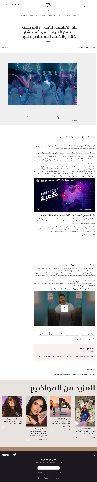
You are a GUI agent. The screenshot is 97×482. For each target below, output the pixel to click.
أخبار (37, 15)
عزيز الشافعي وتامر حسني (88, 334)
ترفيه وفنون (52, 15)
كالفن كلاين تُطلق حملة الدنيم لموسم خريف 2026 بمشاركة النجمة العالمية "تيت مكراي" (61, 422)
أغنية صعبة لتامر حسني (56, 334)
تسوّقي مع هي (24, 15)
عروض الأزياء (67, 15)
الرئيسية (93, 47)
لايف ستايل (43, 15)
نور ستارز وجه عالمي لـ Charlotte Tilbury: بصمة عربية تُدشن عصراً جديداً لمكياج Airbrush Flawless (38, 432)
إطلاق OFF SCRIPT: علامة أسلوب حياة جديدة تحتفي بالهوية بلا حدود (85, 431)
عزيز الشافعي (43, 334)
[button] (64, 308)
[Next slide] (27, 116)
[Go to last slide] (57, 116)
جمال (59, 15)
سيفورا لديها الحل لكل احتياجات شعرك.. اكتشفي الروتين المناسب (12, 421)
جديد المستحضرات (43, 439)
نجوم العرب (80, 47)
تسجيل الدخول (48, 468)
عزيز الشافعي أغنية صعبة (72, 334)
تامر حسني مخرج (81, 338)
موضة (74, 15)
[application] (64, 308)
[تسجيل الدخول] (85, 7)
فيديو (31, 15)
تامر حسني (91, 338)
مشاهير (87, 47)
